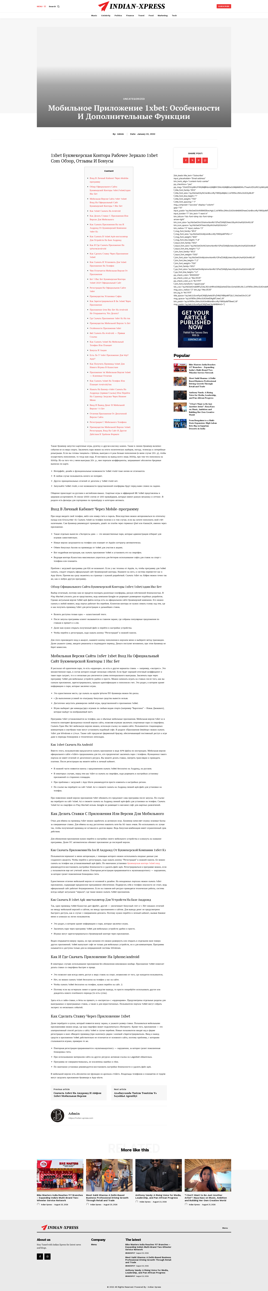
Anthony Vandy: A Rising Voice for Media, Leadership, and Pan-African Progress (202, 395)
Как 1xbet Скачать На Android (105, 211)
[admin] (57, 1115)
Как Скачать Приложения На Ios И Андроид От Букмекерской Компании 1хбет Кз (108, 228)
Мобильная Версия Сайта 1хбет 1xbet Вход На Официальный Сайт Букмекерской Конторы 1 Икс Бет (108, 202)
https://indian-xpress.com (80, 1118)
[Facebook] (186, 160)
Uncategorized (134, 99)
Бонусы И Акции (98, 350)
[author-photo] (38, 1204)
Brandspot (130, 1253)
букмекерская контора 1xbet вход (143, 863)
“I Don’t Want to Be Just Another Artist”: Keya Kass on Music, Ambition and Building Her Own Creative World (202, 409)
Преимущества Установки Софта (105, 296)
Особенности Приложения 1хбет (105, 328)
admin (120, 134)
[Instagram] (47, 1256)
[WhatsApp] (205, 160)
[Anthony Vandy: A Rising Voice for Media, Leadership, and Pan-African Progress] (180, 395)
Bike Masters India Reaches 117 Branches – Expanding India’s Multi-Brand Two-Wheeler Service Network (202, 368)
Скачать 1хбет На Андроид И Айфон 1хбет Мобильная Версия (77, 1095)
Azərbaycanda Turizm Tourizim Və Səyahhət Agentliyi (135, 1095)
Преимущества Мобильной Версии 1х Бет (110, 323)
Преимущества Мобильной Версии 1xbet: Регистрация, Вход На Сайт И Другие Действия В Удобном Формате (110, 431)
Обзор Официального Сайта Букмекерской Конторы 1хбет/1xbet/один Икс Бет (110, 190)
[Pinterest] (198, 160)
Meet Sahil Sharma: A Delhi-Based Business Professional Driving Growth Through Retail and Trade (202, 382)
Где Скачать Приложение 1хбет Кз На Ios (110, 318)
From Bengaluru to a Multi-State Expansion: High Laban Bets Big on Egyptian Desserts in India (203, 424)
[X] (192, 160)
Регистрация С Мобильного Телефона (108, 422)
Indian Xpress (46, 1205)
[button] (55, 6)
